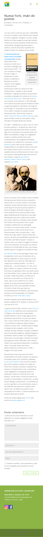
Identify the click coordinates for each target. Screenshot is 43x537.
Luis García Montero (12, 362)
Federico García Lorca (17, 159)
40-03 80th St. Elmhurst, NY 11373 (16, 495)
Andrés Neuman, (28, 116)
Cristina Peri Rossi (15, 116)
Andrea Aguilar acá (18, 400)
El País (28, 398)
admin (9, 23)
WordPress (23, 534)
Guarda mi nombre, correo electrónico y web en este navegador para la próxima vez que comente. (20, 465)
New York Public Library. (22, 296)
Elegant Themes (21, 532)
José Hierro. (15, 162)
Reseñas (26, 23)
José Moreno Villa (10, 254)
